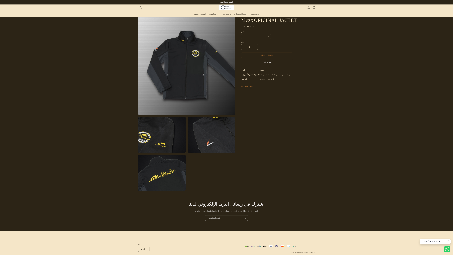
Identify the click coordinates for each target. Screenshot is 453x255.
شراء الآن (267, 62)
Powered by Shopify (309, 252)
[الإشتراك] (245, 218)
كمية (242, 42)
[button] (140, 7)
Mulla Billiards (299, 252)
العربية (143, 249)
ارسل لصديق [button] (248, 86)
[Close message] (449, 240)
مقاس (243, 32)
